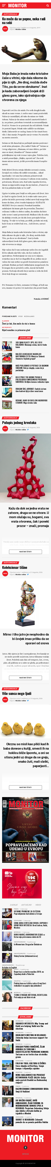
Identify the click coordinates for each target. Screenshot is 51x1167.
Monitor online (20, 29)
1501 (21, 316)
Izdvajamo (29, 316)
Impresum (25, 1154)
